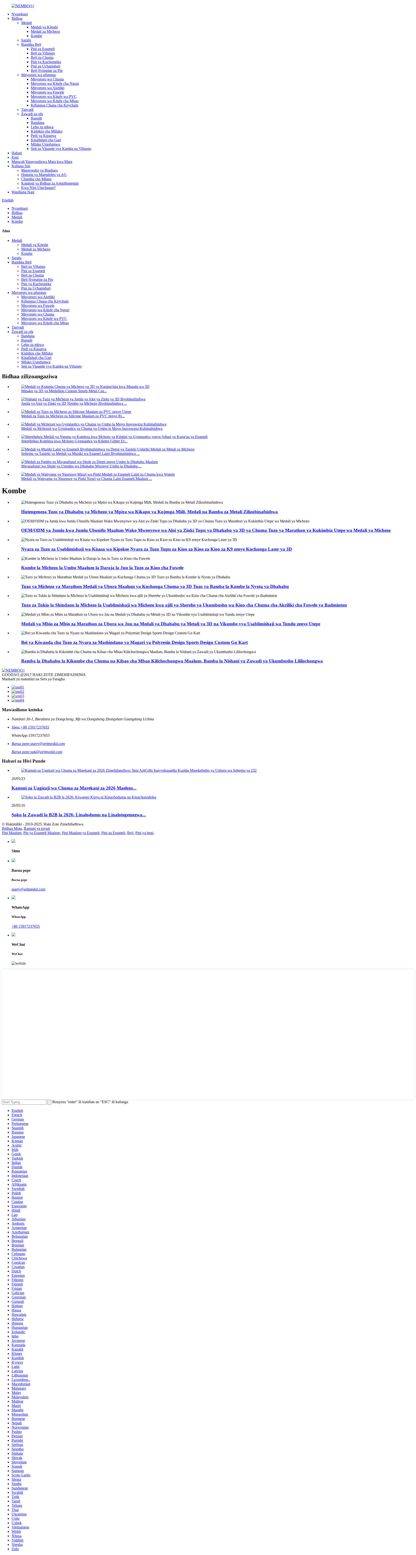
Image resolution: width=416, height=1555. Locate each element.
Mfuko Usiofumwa (45, 144)
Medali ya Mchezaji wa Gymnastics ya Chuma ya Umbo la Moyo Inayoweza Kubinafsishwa (91, 428)
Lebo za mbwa (42, 127)
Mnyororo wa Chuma (47, 79)
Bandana (37, 123)
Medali (26, 23)
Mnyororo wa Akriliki (47, 88)
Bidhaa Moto (12, 828)
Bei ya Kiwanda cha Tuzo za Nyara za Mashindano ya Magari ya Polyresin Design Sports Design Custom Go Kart (134, 642)
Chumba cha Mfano (36, 179)
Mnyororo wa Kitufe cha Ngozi (55, 83)
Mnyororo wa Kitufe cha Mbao (54, 101)
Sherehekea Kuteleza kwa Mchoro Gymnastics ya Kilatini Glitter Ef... (74, 441)
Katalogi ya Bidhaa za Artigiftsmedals (50, 183)
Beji (130, 833)
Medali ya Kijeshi (44, 27)
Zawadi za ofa (32, 114)
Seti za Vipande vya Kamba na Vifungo (61, 149)
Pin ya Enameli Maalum (41, 833)
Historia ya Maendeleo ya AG (44, 175)
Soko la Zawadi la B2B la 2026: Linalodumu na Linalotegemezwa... (79, 814)
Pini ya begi (144, 833)
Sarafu (26, 40)
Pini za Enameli (43, 49)
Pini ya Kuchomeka (46, 62)
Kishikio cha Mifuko (46, 131)
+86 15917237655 (26, 926)
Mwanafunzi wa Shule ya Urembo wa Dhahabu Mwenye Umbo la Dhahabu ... (81, 466)
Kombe (36, 36)
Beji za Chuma (42, 57)
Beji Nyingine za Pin (47, 70)
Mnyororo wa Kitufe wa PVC (54, 97)
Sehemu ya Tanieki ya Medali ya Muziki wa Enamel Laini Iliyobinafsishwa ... (80, 454)
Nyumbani (20, 14)
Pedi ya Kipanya (43, 136)
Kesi (15, 157)
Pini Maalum (11, 833)
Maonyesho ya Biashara (39, 170)
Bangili (36, 118)
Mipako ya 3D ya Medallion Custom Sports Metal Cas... (64, 391)
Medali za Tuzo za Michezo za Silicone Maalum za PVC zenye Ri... (73, 416)
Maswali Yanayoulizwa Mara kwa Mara (42, 162)
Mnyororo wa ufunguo (38, 75)
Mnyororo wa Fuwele (47, 92)
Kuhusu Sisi (21, 166)
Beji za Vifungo (43, 53)
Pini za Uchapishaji (45, 66)
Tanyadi (27, 110)
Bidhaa (17, 18)
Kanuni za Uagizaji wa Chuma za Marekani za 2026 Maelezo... (74, 788)
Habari (17, 153)
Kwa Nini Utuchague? (38, 188)
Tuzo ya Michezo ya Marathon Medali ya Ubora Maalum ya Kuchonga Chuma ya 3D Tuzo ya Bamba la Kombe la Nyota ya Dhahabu (155, 586)
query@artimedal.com (28, 889)
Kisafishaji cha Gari (46, 140)
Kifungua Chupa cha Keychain (54, 105)
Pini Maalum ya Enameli (80, 833)
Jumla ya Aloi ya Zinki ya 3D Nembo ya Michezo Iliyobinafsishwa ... (74, 403)
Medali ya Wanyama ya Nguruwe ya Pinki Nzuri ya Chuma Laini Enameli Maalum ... (86, 479)
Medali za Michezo (45, 31)
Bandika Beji (31, 44)
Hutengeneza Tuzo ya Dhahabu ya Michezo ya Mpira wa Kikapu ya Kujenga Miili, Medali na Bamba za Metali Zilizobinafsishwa (149, 511)
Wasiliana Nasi (23, 192)
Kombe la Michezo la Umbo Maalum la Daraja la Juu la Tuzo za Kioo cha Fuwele (102, 567)
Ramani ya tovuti (37, 828)
